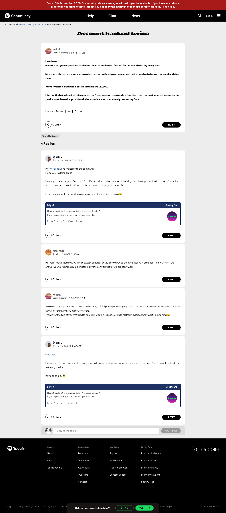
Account (59, 111)
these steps (132, 6)
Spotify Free (147, 481)
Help (90, 15)
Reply (171, 124)
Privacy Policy (50, 506)
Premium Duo (148, 460)
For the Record (54, 467)
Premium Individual (151, 453)
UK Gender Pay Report (163, 506)
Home (22, 24)
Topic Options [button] (49, 136)
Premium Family (149, 467)
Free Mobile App (119, 467)
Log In (209, 15)
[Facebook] (215, 449)
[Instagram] (195, 449)
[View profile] (48, 51)
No (126, 507)
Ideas (135, 15)
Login (69, 111)
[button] (180, 51)
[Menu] (218, 16)
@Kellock (55, 168)
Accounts (39, 24)
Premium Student (150, 474)
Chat (112, 15)
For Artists (83, 453)
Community (21, 15)
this (138, 181)
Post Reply (171, 430)
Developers (84, 460)
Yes (141, 507)
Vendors (82, 481)
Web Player (116, 460)
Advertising (84, 467)
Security (78, 111)
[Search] (199, 16)
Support (114, 453)
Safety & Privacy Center (28, 506)
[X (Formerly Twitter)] (205, 449)
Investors (83, 474)
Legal (9, 506)
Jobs (49, 460)
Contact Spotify (118, 474)
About (49, 453)
